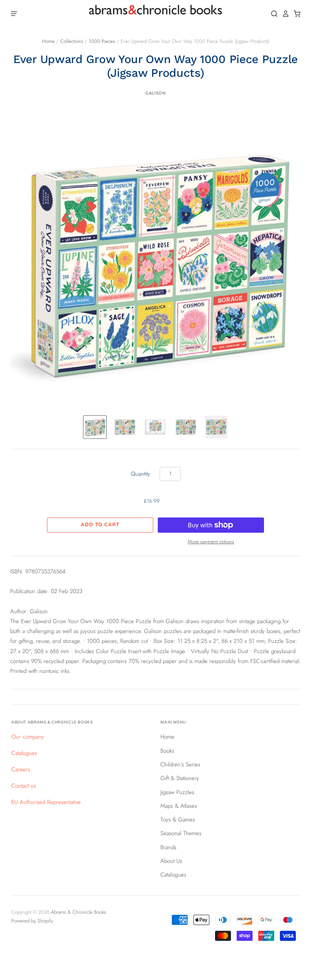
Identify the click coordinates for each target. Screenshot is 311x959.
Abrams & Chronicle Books (78, 912)
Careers (20, 769)
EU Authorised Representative (46, 802)
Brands (168, 847)
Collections (71, 41)
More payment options (211, 541)
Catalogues (24, 753)
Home (48, 41)
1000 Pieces (102, 41)
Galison (155, 93)
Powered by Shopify (32, 920)
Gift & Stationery (179, 778)
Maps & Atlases (178, 806)
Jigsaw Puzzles (177, 792)
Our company (27, 737)
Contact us (23, 786)
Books (167, 751)
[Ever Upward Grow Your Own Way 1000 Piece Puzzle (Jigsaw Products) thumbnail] (94, 427)
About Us (171, 861)
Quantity (140, 474)
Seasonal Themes (180, 833)
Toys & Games (177, 819)
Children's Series (180, 764)
